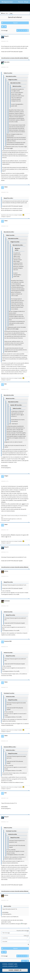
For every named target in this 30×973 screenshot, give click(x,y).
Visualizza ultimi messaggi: (23, 930)
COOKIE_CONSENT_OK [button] (15, 970)
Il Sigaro (10, 79)
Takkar (5, 73)
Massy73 (6, 36)
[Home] (15, 7)
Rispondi (15, 23)
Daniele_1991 (13, 405)
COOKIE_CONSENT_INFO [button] (10, 966)
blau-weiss (6, 62)
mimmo (6, 571)
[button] (17, 30)
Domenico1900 (7, 641)
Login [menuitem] (27, 2)
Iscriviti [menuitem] (21, 2)
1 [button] (19, 30)
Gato (5, 384)
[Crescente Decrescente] (15, 941)
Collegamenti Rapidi (8, 2)
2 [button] (21, 30)
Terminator (7, 601)
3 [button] (23, 30)
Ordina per (26, 935)
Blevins (14, 86)
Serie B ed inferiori (15, 17)
